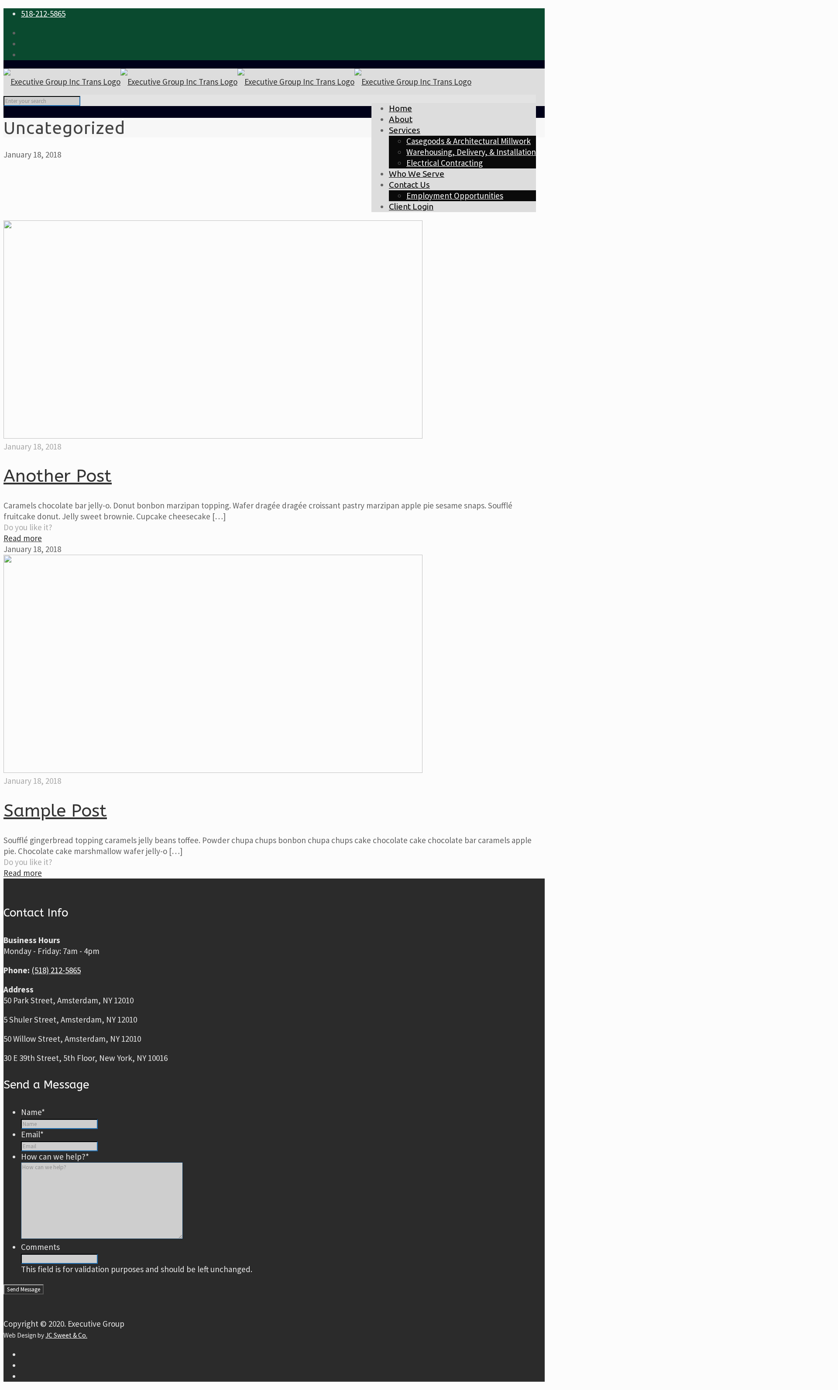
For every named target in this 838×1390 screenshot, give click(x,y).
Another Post (57, 476)
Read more (22, 538)
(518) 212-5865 (56, 970)
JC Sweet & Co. (66, 1335)
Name (33, 1112)
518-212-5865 (43, 13)
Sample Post (55, 810)
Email (32, 1134)
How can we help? (55, 1156)
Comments (40, 1247)
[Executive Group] (237, 81)
